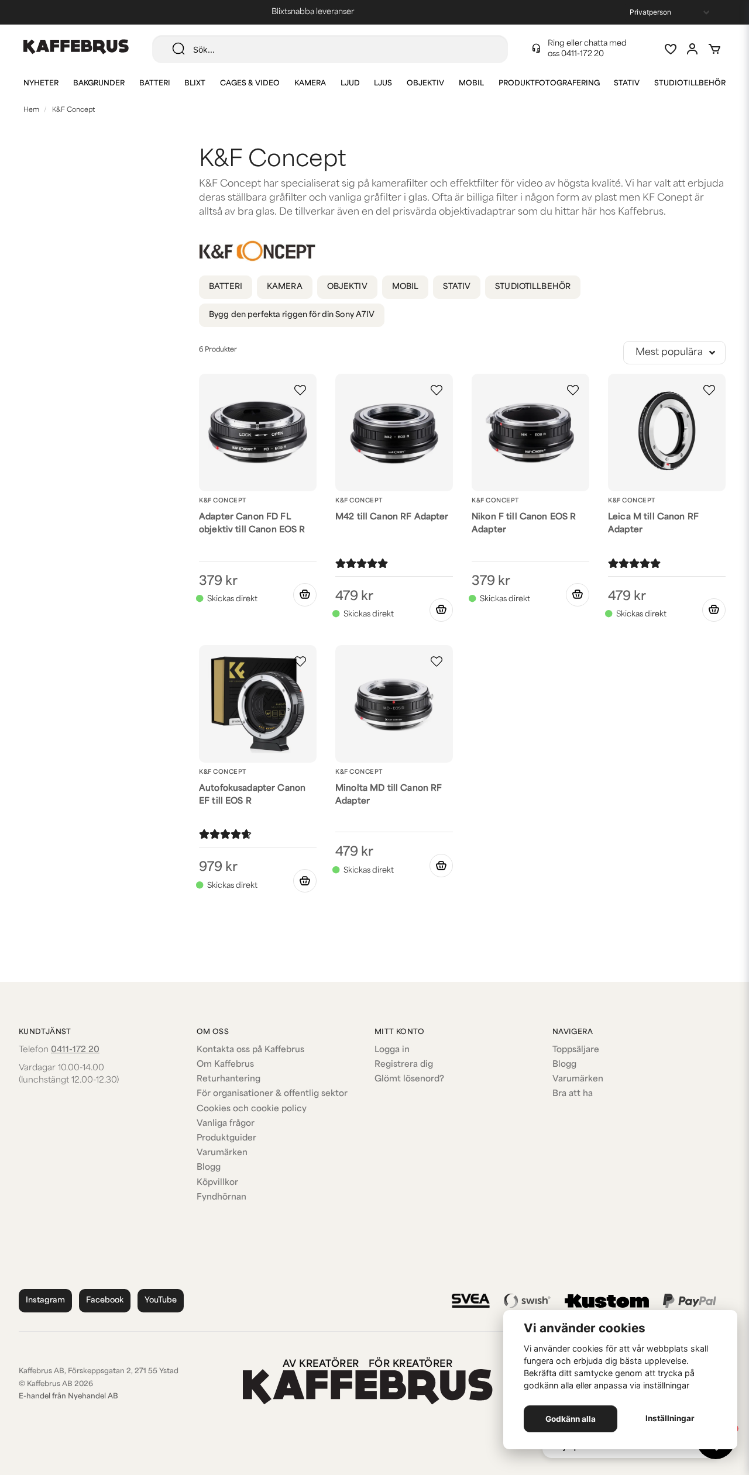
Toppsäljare (575, 1050)
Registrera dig (403, 1064)
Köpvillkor (217, 1182)
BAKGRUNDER (99, 83)
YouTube (161, 1300)
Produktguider (226, 1138)
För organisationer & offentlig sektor (272, 1094)
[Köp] (305, 594)
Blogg (209, 1167)
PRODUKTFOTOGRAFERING (549, 83)
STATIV (627, 83)
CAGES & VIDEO (250, 83)
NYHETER (41, 83)
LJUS (383, 83)
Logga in (392, 1050)
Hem (31, 110)
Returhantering (228, 1079)
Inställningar (670, 1418)
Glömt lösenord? (409, 1079)
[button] (300, 390)
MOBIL (471, 83)
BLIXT (194, 83)
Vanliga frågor (226, 1123)
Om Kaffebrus (225, 1064)
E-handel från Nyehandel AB (68, 1396)
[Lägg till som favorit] (670, 49)
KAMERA (310, 83)
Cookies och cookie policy (252, 1109)
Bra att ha (572, 1094)
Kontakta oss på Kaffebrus (250, 1050)
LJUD (350, 83)
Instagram (45, 1300)
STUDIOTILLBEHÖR (690, 83)
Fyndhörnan (221, 1197)
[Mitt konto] (692, 49)
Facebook (104, 1300)
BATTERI (154, 83)
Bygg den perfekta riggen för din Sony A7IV (291, 315)
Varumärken (222, 1153)
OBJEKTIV (425, 83)
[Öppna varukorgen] (714, 49)
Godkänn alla (570, 1419)
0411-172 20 (582, 54)
